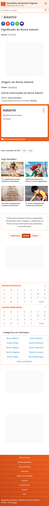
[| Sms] (22, 24)
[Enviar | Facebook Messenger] (12, 24)
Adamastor (15, 236)
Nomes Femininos (11, 285)
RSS (24, 494)
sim (24, 151)
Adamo (35, 236)
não (30, 151)
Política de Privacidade (24, 476)
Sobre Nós (24, 471)
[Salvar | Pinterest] (8, 24)
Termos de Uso (24, 485)
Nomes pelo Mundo (24, 462)
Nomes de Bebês (24, 467)
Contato (24, 490)
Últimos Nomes (24, 458)
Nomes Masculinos (12, 307)
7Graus (14, 502)
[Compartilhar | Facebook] (3, 24)
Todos (41, 302)
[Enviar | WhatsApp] (17, 24)
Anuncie (24, 480)
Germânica (12, 87)
